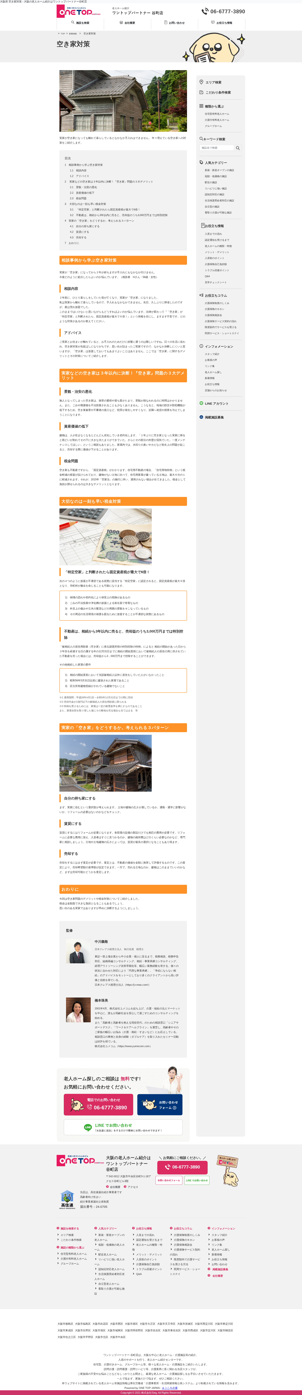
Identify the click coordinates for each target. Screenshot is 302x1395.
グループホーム (213, 126)
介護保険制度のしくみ (217, 303)
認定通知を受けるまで (217, 240)
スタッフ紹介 (212, 354)
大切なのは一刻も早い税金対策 (87, 203)
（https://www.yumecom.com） (134, 1046)
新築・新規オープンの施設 (219, 170)
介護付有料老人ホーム (217, 119)
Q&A (207, 276)
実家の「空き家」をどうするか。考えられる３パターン (101, 220)
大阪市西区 (116, 1323)
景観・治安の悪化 (86, 187)
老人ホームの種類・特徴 (218, 246)
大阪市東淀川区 (224, 1323)
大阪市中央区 (118, 1337)
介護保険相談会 (213, 315)
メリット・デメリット (217, 252)
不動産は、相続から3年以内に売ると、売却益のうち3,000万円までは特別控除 (122, 215)
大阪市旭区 (99, 1330)
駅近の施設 (211, 182)
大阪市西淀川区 (204, 1323)
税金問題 (81, 198)
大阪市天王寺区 (166, 1323)
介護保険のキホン (214, 309)
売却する (81, 237)
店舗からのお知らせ (216, 390)
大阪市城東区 (115, 1330)
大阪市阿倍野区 (134, 1330)
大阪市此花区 (100, 1323)
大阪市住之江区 (66, 1337)
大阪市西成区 (190, 1330)
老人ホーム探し (213, 372)
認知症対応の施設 (214, 194)
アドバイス (82, 175)
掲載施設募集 (214, 417)
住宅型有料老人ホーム (217, 113)
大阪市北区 (101, 1337)
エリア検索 (213, 82)
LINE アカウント (217, 403)
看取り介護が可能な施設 (218, 212)
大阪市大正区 (147, 1323)
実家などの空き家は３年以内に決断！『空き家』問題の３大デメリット (111, 181)
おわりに (74, 242)
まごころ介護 (170, 1387)
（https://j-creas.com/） (137, 984)
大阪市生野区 (83, 1330)
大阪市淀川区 (208, 1330)
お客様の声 (211, 360)
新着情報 (71, 34)
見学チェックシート (216, 282)
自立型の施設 (212, 206)
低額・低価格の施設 (216, 176)
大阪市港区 (131, 1323)
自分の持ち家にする (88, 226)
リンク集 (210, 366)
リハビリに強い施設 (216, 188)
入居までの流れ (213, 233)
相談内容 (81, 170)
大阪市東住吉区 (171, 1330)
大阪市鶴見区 (225, 1330)
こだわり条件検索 (218, 92)
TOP (61, 34)
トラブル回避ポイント (217, 270)
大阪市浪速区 (185, 1323)
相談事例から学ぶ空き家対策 (86, 164)
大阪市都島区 (65, 1323)
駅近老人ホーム (107, 1254)
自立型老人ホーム (108, 1283)
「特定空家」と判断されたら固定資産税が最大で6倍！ (108, 209)
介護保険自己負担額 (216, 264)
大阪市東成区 (65, 1330)
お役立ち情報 (212, 384)
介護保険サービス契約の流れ (221, 321)
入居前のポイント (214, 258)
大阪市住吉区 (153, 1330)
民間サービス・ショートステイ (222, 333)
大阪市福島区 (83, 1323)
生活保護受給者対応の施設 (219, 200)
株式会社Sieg (149, 1392)
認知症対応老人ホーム (111, 1269)
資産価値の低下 (85, 192)
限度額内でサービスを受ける (221, 327)
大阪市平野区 (85, 1337)
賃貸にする (82, 231)
